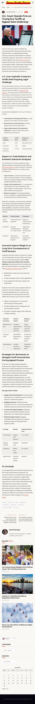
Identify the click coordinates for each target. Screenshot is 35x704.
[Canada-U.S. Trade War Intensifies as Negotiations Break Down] (17, 584)
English (6, 638)
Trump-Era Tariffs (7, 507)
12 (17, 678)
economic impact (23, 60)
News (26, 11)
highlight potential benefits (13, 268)
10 (8, 678)
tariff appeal (23, 502)
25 (13, 683)
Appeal (4, 502)
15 (30, 678)
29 (30, 683)
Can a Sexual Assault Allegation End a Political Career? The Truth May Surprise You (17, 568)
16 (4, 680)
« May (3, 688)
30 (4, 685)
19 (17, 680)
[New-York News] (18, 2)
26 (17, 683)
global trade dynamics (8, 167)
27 (22, 683)
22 (30, 680)
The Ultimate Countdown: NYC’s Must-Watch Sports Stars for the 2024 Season (26, 519)
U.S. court (16, 507)
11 (13, 678)
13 (22, 678)
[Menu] (3, 2)
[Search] (32, 2)
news (16, 502)
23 (4, 683)
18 (13, 680)
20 (22, 680)
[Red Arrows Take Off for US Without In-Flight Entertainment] (17, 613)
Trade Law (13, 505)
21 (26, 680)
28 (26, 683)
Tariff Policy (6, 505)
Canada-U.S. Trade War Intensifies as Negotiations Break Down (14, 597)
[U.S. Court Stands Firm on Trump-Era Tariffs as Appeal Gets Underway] (17, 35)
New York (10, 502)
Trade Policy (21, 505)
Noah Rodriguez (11, 12)
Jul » (7, 688)
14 (26, 678)
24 (8, 683)
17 (8, 680)
